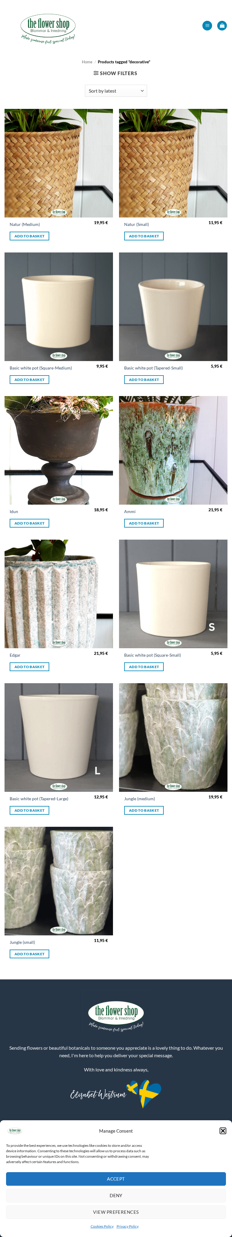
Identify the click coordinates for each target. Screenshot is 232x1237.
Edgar (15, 655)
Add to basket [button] (29, 236)
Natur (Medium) (25, 224)
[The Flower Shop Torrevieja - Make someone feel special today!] (48, 25)
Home (87, 61)
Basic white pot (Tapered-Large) (39, 798)
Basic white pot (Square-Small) (152, 655)
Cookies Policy (102, 1226)
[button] (223, 1131)
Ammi (130, 511)
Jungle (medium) (139, 798)
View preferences (116, 1212)
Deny (116, 1195)
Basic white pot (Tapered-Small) (153, 367)
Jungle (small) (22, 942)
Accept (116, 1178)
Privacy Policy (128, 1226)
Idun (14, 511)
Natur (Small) (136, 224)
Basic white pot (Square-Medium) (41, 367)
